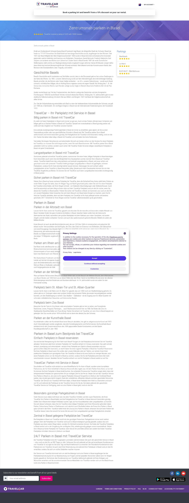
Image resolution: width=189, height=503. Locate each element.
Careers (99, 489)
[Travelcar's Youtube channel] (183, 473)
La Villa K (122, 64)
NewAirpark (123, 56)
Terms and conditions (113, 489)
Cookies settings (155, 489)
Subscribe (46, 478)
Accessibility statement (174, 489)
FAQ (139, 489)
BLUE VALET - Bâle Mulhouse (129, 71)
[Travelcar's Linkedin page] (178, 473)
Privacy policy (130, 489)
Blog (144, 489)
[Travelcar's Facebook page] (172, 473)
